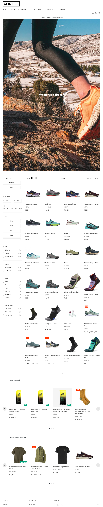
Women (12, 9)
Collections (36, 9)
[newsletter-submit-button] (98, 504)
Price (7, 197)
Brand (6, 278)
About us (5, 504)
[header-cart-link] (98, 13)
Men (4, 9)
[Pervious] (5, 409)
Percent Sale (8, 306)
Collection (8, 247)
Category (7, 264)
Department (8, 178)
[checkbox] (12, 182)
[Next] (98, 409)
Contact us (31, 504)
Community (49, 9)
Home (42, 18)
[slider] (4, 206)
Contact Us (61, 9)
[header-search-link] (92, 13)
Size (6, 216)
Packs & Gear (23, 9)
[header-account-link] (95, 13)
